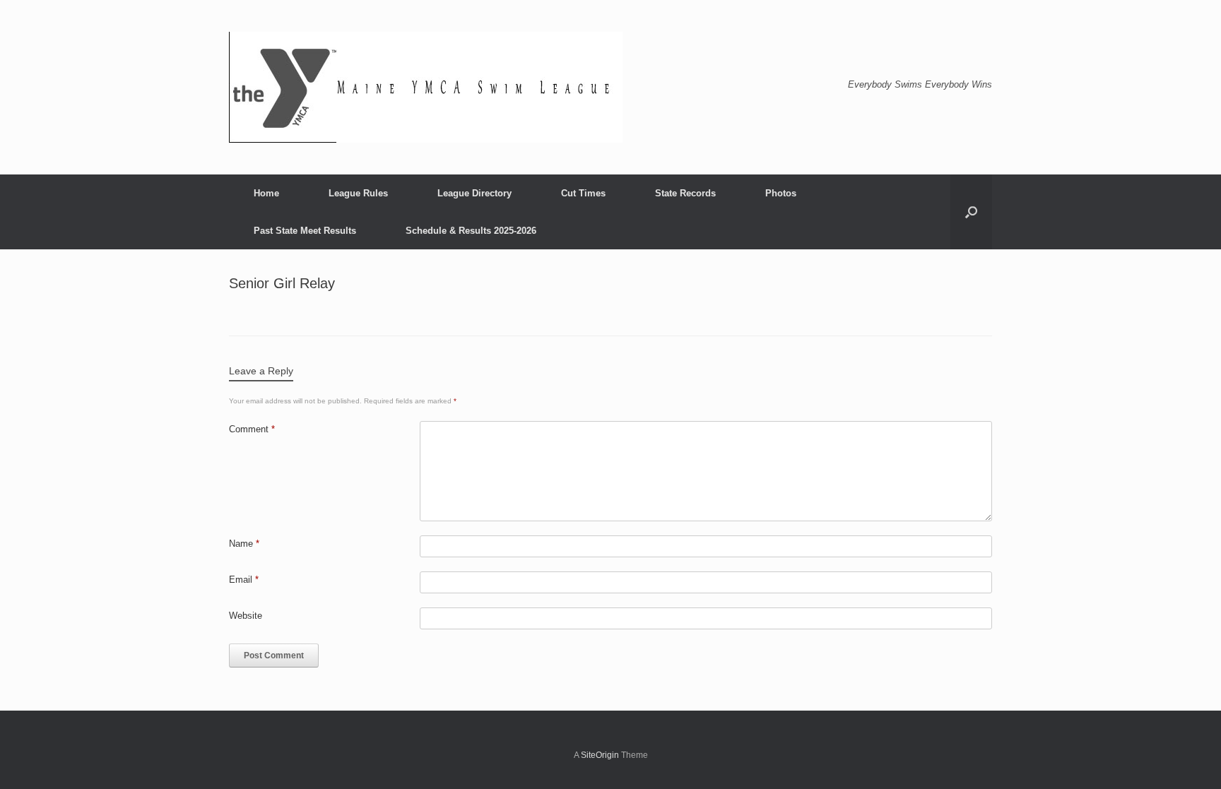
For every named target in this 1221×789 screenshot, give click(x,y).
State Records (685, 193)
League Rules (358, 193)
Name (244, 543)
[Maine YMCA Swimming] (426, 87)
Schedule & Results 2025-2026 (471, 230)
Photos (780, 193)
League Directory (474, 193)
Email (244, 579)
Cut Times (583, 193)
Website (245, 615)
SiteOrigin (600, 755)
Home (266, 193)
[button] (971, 211)
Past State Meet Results (305, 230)
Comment (252, 429)
